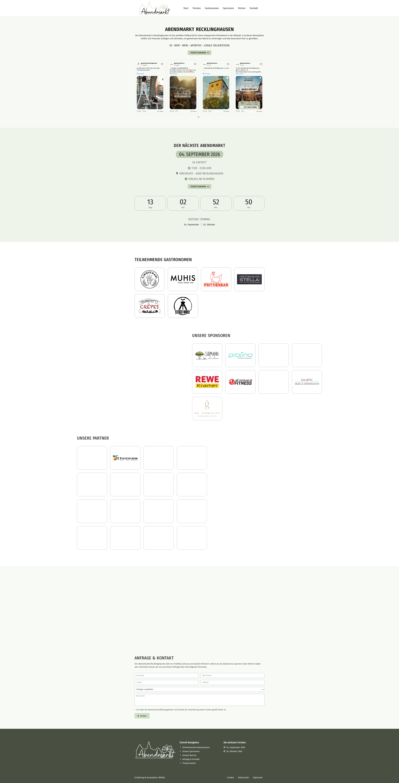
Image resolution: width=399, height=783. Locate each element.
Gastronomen (212, 8)
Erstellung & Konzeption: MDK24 (150, 777)
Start (185, 8)
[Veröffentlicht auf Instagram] (162, 64)
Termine (197, 8)
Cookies (230, 777)
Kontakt (254, 8)
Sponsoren (228, 8)
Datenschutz (243, 777)
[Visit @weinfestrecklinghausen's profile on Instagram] (139, 64)
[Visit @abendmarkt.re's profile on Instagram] (172, 64)
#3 (224, 68)
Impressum (257, 777)
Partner (242, 8)
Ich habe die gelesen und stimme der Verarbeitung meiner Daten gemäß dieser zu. (181, 710)
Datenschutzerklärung (157, 710)
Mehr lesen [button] (140, 74)
